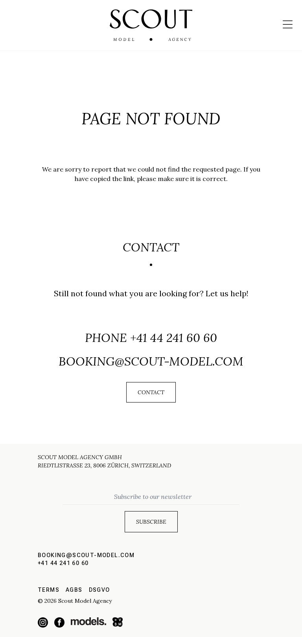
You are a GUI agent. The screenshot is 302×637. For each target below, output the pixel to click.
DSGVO (99, 590)
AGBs (74, 590)
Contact (151, 392)
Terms (48, 590)
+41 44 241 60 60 (173, 337)
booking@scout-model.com (151, 361)
